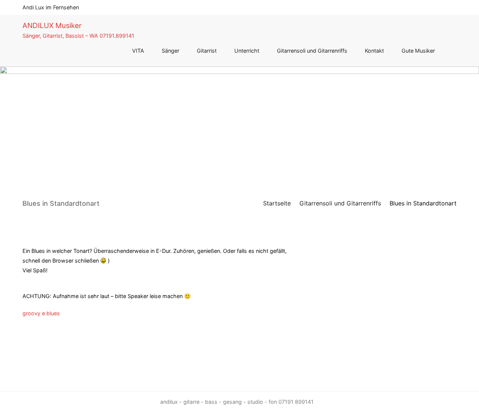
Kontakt (374, 50)
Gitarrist (207, 50)
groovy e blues (41, 313)
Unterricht (246, 50)
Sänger (170, 50)
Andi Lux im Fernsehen (50, 7)
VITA (138, 50)
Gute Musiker (418, 50)
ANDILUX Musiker (52, 25)
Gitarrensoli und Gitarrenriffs (312, 50)
